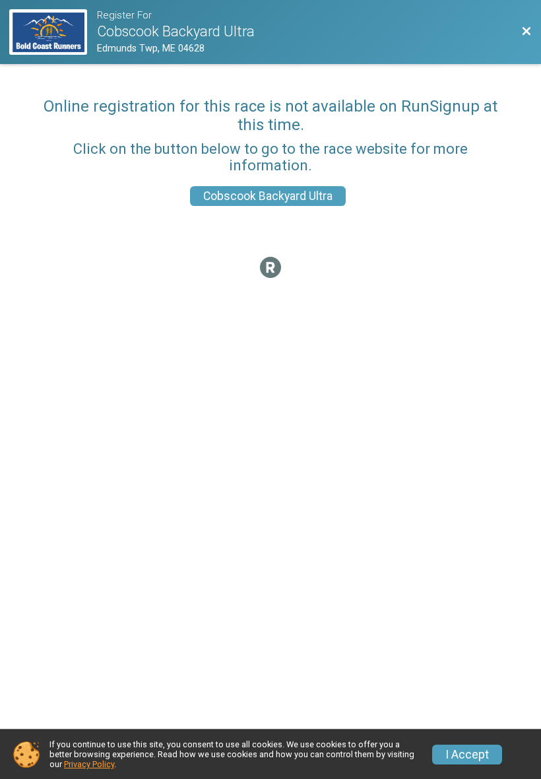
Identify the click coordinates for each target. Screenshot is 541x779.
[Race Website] (53, 32)
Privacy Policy (89, 764)
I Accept (467, 754)
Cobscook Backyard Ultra (268, 196)
